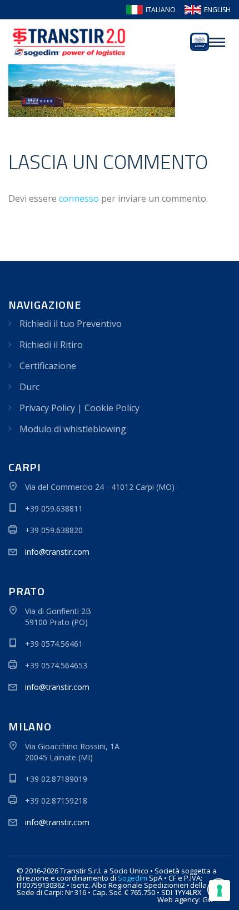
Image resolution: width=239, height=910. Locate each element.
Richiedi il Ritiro (51, 345)
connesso (79, 198)
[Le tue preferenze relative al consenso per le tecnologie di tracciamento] (219, 890)
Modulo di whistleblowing (72, 429)
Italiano (161, 10)
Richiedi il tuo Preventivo (70, 324)
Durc (29, 386)
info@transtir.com (57, 551)
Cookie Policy (112, 408)
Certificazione (47, 365)
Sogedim (132, 878)
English (217, 10)
